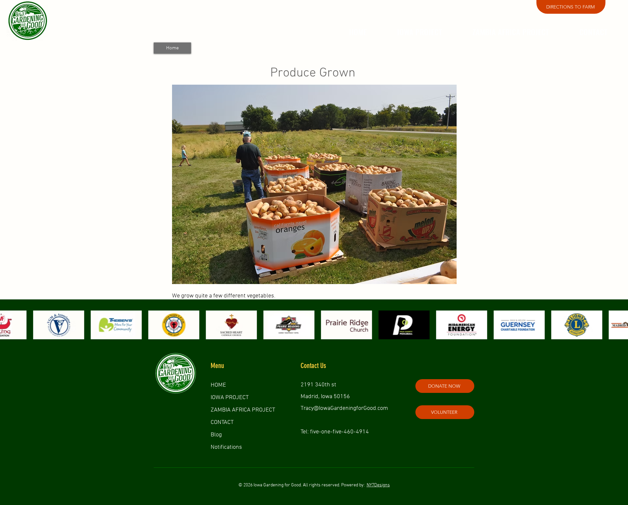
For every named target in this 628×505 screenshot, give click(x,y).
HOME (218, 385)
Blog (216, 434)
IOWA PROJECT (230, 397)
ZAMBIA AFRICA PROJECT (243, 410)
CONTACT (222, 422)
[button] (419, 32)
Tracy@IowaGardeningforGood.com (344, 408)
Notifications (226, 447)
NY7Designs (378, 485)
